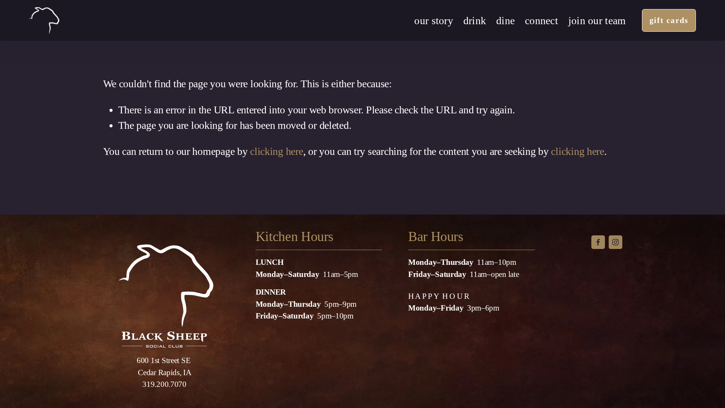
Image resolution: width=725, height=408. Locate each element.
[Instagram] (615, 242)
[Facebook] (598, 242)
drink (474, 20)
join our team (597, 20)
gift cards (669, 20)
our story (433, 20)
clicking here (276, 151)
